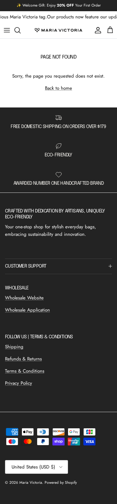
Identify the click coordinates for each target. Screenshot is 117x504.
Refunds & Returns (23, 358)
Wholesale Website (24, 297)
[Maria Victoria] (58, 30)
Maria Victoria (30, 482)
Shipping (14, 346)
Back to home (58, 88)
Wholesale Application (27, 310)
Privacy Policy (18, 383)
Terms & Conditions (24, 371)
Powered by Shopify (61, 482)
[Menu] (7, 30)
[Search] (20, 30)
